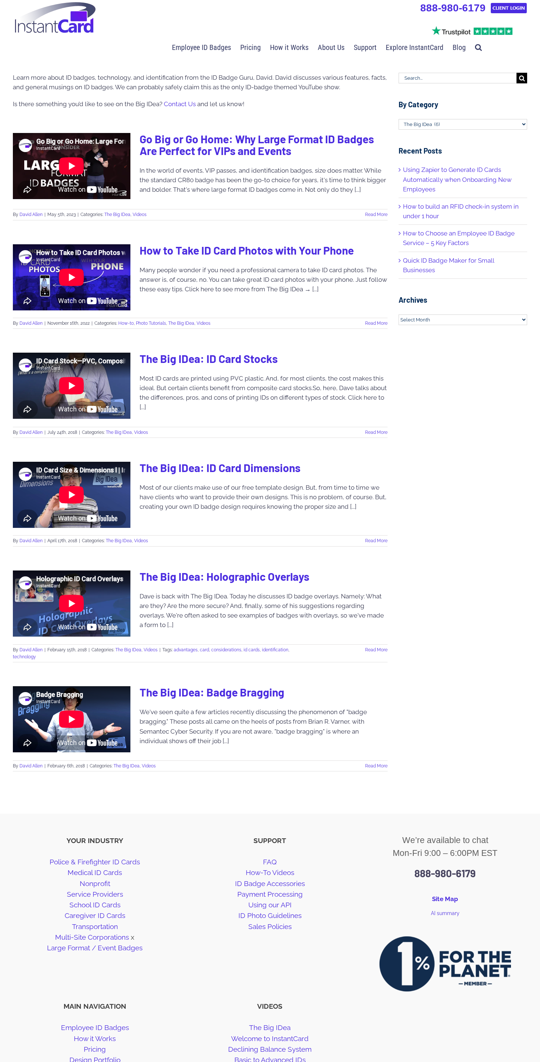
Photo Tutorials (151, 323)
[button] (478, 46)
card (204, 649)
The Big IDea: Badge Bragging (212, 692)
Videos (140, 214)
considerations (226, 649)
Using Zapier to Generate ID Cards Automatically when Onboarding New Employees (457, 179)
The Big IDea (117, 214)
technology (24, 656)
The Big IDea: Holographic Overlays (224, 576)
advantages (186, 649)
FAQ (270, 862)
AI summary (445, 913)
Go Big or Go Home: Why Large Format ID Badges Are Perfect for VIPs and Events (257, 144)
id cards (252, 649)
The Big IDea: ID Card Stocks (209, 358)
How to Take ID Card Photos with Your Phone (247, 250)
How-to (126, 323)
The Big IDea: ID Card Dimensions (220, 467)
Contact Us (180, 104)
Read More (376, 214)
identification (275, 649)
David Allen (31, 214)
